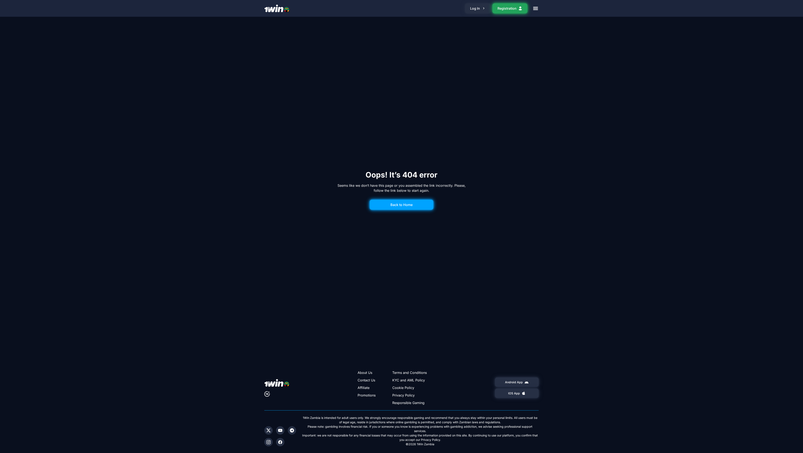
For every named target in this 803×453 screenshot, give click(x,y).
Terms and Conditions (409, 373)
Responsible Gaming (408, 403)
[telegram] (292, 430)
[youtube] (280, 430)
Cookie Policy (403, 388)
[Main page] (276, 8)
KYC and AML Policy (408, 380)
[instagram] (268, 442)
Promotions (367, 395)
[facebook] (280, 442)
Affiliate (364, 388)
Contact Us (366, 380)
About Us (365, 373)
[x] (268, 430)
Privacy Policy (403, 395)
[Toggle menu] (535, 8)
